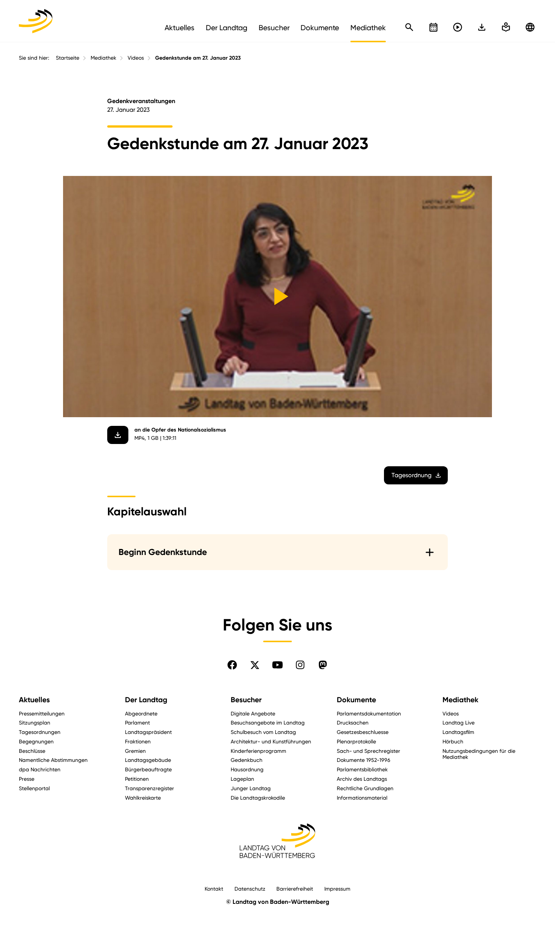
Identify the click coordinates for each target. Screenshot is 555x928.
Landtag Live (458, 722)
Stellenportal (34, 788)
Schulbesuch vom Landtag (263, 732)
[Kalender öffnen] (433, 27)
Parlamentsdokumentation (369, 713)
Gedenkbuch (246, 760)
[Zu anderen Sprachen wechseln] (530, 27)
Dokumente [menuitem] (320, 27)
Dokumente (356, 699)
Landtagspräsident (148, 732)
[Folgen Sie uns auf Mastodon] (322, 665)
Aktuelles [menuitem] (179, 27)
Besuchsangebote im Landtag (268, 722)
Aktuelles (34, 699)
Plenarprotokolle (356, 741)
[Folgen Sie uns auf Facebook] (232, 665)
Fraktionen (138, 741)
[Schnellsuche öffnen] (409, 27)
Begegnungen (36, 741)
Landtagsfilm (458, 732)
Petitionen (137, 778)
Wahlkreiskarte (143, 797)
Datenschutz (249, 888)
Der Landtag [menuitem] (226, 27)
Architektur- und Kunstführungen (271, 741)
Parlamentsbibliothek (362, 769)
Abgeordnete (141, 713)
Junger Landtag (251, 788)
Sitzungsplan (34, 722)
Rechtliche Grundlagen (365, 788)
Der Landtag (146, 699)
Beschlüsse (32, 751)
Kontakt (214, 888)
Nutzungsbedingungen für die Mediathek (478, 754)
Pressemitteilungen (42, 713)
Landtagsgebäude (148, 760)
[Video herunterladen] (117, 435)
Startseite (67, 58)
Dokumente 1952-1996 (363, 760)
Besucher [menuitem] (274, 27)
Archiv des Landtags (362, 778)
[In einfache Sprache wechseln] (482, 27)
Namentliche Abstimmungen (53, 760)
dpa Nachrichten (39, 769)
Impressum (337, 888)
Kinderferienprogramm (258, 751)
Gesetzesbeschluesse (362, 732)
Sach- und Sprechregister (368, 751)
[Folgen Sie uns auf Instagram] (300, 665)
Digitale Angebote (253, 713)
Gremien (135, 751)
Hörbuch (452, 741)
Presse (26, 778)
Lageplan (242, 778)
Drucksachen (352, 722)
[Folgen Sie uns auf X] (255, 665)
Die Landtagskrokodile (258, 797)
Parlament (137, 722)
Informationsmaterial (362, 797)
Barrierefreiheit (294, 888)
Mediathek (103, 58)
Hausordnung (247, 769)
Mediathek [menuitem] (368, 27)
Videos (136, 58)
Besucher (246, 699)
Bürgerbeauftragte (148, 769)
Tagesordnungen (39, 732)
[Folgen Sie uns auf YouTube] (277, 665)
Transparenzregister (149, 788)
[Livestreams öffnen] (458, 27)
